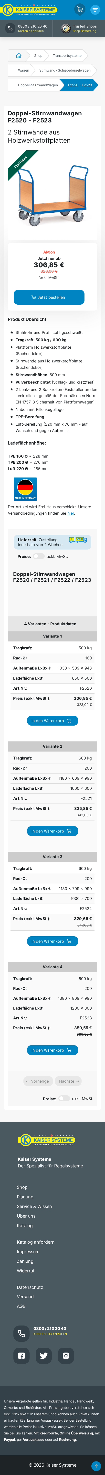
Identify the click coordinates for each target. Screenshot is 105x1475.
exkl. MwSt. (57, 556)
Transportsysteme (67, 55)
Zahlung (25, 1261)
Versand (25, 1296)
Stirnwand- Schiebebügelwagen (65, 70)
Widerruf (26, 1270)
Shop (38, 55)
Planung (25, 1196)
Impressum (28, 1251)
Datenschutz (30, 1287)
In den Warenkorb (48, 720)
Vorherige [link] (40, 1081)
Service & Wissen (34, 1206)
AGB (21, 1306)
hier (70, 513)
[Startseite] (16, 55)
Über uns (26, 1216)
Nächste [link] (66, 1081)
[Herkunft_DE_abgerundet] (25, 489)
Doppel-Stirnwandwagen (38, 85)
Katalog (25, 1225)
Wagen (23, 70)
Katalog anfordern (36, 1242)
